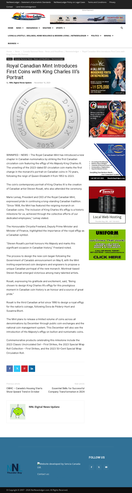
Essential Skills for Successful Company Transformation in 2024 (66, 390)
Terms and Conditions (97, 2)
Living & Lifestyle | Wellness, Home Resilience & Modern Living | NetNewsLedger (47, 35)
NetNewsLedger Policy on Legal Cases (69, 2)
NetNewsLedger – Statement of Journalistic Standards (28, 2)
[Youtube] (106, 467)
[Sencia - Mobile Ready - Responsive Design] (107, 205)
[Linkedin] (32, 368)
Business (12, 43)
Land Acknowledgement (26, 6)
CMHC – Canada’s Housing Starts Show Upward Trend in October (24, 390)
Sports (59, 28)
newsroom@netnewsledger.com (54, 477)
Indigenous (32, 28)
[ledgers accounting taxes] (107, 162)
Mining (107, 35)
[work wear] (107, 119)
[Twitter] (17, 368)
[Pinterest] (24, 368)
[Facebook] (9, 368)
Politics (95, 35)
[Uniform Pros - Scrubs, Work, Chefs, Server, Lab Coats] (107, 244)
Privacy (112, 2)
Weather (47, 28)
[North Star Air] (88, 19)
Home (10, 28)
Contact (9, 6)
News (18, 28)
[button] (122, 28)
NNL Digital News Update (20, 82)
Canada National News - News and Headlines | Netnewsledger (51, 51)
